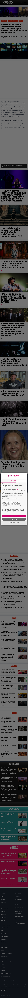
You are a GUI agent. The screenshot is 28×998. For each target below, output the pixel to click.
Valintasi (21, 480)
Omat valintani (14, 519)
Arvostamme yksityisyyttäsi (9, 480)
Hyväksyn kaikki (14, 516)
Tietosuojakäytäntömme (14, 522)
